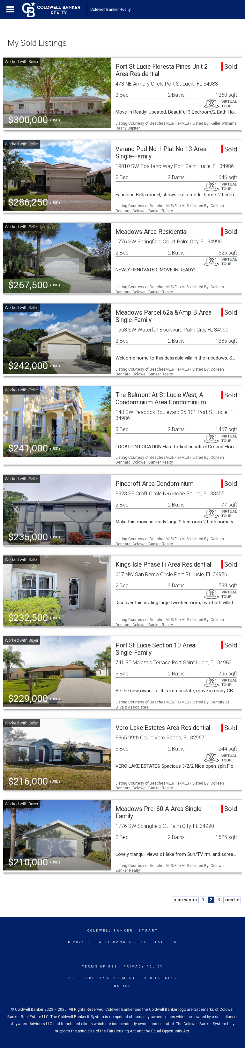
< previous (185, 900)
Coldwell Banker (110, 930)
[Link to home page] (54, 9)
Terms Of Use (99, 966)
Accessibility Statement (102, 978)
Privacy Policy (143, 966)
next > (232, 900)
